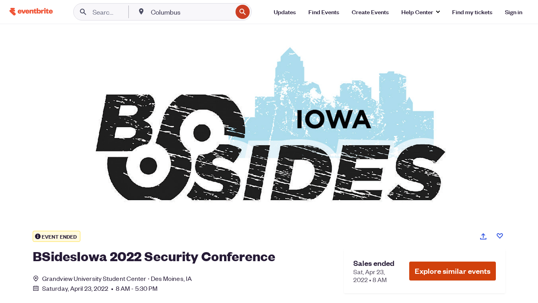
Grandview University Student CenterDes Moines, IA (117, 278)
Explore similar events (452, 271)
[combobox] (191, 12)
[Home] (31, 11)
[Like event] (499, 235)
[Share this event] (483, 236)
